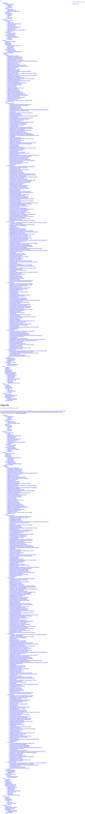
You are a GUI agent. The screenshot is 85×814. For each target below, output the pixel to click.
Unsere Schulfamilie (11, 374)
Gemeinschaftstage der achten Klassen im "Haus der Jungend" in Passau (23, 680)
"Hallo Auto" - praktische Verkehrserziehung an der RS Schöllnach (22, 224)
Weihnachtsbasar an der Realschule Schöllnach (16, 77)
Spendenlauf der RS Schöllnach (15, 263)
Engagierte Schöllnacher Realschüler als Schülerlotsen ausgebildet (22, 122)
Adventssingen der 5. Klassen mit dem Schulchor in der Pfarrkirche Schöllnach (21, 73)
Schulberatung (7, 42)
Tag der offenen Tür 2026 (12, 86)
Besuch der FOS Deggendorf (12, 67)
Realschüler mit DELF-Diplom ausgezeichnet (18, 175)
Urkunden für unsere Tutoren (15, 168)
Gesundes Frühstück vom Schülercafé (17, 119)
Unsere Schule (10, 380)
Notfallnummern (8, 370)
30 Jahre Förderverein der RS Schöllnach (17, 148)
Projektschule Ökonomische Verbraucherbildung (16, 29)
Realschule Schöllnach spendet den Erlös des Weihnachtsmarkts (21, 192)
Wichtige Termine (10, 48)
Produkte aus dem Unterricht (10, 362)
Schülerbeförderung (8, 371)
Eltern (4, 366)
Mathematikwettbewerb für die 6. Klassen (17, 232)
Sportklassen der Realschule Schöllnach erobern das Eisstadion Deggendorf (23, 261)
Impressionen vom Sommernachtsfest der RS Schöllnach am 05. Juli (22, 320)
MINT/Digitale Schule (11, 24)
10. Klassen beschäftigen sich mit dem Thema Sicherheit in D (21, 127)
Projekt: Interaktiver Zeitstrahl (12, 364)
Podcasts (9, 363)
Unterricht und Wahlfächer (10, 358)
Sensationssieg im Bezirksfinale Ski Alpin (17, 131)
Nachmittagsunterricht (11, 359)
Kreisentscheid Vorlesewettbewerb (16, 255)
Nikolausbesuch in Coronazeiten (16, 345)
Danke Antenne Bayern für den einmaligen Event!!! (19, 157)
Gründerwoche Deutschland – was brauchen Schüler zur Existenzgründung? (24, 243)
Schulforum (7, 12)
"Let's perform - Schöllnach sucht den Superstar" (16, 97)
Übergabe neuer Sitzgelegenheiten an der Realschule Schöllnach (19, 71)
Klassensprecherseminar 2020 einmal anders (18, 343)
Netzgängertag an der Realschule (16, 273)
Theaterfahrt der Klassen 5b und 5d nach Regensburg (19, 244)
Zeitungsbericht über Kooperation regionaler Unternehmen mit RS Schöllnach (24, 202)
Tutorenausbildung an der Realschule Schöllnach (19, 285)
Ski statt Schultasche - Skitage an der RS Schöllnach (19, 256)
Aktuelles (7, 54)
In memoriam (9, 17)
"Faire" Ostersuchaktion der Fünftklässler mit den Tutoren (20, 314)
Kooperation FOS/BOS (11, 33)
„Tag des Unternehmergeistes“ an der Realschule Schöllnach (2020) (22, 331)
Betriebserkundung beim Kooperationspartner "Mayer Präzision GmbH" (23, 147)
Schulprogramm (10, 30)
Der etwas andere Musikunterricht (16, 342)
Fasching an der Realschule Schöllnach (14, 83)
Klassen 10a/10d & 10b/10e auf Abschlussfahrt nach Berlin (20, 323)
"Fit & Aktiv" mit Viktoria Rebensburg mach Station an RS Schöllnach (23, 316)
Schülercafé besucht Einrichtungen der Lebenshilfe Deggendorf (21, 280)
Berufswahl (5, 393)
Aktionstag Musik (13, 271)
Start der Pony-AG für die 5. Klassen (14, 474)
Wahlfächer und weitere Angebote (13, 382)
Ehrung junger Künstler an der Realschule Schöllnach (19, 334)
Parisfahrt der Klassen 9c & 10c (15, 286)
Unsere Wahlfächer (10, 377)
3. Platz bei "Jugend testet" (14, 318)
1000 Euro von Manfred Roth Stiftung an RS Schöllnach (17, 95)
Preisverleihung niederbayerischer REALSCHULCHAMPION (21, 230)
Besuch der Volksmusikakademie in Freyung (15, 93)
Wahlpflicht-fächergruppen (10, 49)
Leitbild (8, 21)
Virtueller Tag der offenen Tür (10, 373)
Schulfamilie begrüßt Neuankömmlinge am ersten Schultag (20, 104)
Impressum (18, 413)
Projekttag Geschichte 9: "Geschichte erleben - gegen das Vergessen (19, 100)
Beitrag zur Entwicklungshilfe (15, 199)
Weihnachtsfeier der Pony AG (12, 74)
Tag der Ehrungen (10, 101)
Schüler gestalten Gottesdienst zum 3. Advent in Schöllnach (20, 181)
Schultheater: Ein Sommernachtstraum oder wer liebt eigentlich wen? (22, 265)
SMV (8, 16)
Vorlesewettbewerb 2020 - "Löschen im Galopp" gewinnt (20, 347)
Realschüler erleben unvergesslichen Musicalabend (16, 65)
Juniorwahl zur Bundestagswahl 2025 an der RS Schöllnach (21, 133)
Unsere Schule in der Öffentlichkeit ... (14, 26)
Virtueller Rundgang (11, 376)
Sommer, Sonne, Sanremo (14, 227)
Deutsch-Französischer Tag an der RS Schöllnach (19, 187)
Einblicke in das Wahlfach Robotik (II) (17, 310)
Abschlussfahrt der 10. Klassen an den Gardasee (18, 167)
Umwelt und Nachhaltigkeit (12, 27)
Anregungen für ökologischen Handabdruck (18, 204)
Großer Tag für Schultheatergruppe (16, 149)
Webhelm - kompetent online (15, 189)
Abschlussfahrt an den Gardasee (15, 107)
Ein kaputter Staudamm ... (14, 144)
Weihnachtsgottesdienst (14, 126)
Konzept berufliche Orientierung (11, 395)
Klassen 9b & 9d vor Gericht (12, 63)
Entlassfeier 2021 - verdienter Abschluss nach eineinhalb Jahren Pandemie (23, 340)
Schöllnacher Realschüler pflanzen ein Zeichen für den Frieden (21, 309)
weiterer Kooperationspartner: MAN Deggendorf (19, 215)
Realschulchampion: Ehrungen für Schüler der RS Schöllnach (21, 112)
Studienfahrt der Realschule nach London (17, 152)
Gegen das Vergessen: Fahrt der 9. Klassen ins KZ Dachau (20, 281)
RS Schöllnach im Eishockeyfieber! (13, 79)
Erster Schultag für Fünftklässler (13, 55)
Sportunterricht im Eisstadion (15, 315)
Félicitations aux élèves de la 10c (13, 64)
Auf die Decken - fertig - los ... (15, 275)
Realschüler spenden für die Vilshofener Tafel (18, 123)
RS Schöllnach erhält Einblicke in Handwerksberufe (19, 194)
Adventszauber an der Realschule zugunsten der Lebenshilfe (21, 245)
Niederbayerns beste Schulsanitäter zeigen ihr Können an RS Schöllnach (23, 142)
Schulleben (5, 53)
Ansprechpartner (8, 394)
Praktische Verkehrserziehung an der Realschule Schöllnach (21, 156)
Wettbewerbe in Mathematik (15, 190)
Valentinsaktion (12, 136)
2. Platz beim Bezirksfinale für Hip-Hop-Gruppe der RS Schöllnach (22, 198)
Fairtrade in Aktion (13, 226)
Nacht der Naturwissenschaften (15, 137)
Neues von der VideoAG (12, 365)
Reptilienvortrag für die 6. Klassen (13, 69)
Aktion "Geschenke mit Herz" (12, 72)
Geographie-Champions (11, 85)
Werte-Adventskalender (14, 296)
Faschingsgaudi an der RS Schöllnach (17, 140)
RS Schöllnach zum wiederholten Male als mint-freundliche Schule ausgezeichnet (22, 75)
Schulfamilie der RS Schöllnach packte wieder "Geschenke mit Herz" (22, 233)
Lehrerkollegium (10, 9)
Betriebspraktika (8, 397)
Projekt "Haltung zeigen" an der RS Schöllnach (18, 247)
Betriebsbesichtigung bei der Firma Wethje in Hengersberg (20, 191)
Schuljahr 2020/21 (10, 330)
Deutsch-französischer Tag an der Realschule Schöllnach (20, 304)
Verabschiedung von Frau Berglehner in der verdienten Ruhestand (22, 134)
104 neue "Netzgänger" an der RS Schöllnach (18, 124)
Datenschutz (23, 413)
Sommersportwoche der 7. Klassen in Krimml (18, 270)
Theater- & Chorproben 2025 (15, 139)
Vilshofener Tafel (13, 313)
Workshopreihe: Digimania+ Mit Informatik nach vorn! (20, 355)
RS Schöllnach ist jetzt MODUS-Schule (14, 57)
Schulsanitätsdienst (10, 360)
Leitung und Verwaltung (9, 4)
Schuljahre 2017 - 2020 (11, 349)
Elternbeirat (9, 18)
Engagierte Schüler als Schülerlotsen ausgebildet (18, 178)
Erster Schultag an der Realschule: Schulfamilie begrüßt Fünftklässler (22, 166)
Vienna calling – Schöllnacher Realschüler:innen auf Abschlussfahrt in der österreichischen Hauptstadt (28, 222)
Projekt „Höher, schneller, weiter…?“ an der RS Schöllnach (20, 235)
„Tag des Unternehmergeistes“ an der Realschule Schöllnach (21, 650)
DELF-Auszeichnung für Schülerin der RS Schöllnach (20, 188)
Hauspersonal (9, 7)
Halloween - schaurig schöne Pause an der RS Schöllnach (18, 66)
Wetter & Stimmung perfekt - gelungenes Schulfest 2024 (20, 212)
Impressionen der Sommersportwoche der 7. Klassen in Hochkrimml (22, 160)
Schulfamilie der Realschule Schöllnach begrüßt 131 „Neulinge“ (21, 283)
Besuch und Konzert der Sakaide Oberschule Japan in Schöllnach (22, 200)
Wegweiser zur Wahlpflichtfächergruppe (14, 51)
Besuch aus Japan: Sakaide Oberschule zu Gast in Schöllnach (21, 264)
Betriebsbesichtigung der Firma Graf (14, 98)
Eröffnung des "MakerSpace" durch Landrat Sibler (19, 196)
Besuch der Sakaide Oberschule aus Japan (15, 92)
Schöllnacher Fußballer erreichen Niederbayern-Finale (19, 153)
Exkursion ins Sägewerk (14, 154)
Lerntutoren (9, 392)
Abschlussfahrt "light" (14, 337)
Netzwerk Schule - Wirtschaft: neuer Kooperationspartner (20, 307)
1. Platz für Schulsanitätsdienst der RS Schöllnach (19, 197)
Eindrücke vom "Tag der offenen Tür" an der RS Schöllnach (21, 143)
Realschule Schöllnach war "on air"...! (17, 146)
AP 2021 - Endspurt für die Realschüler (17, 336)
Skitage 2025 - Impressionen (15, 141)
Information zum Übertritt (12, 375)
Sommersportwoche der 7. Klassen (16, 317)
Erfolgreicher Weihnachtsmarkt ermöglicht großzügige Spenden (21, 246)
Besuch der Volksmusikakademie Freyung (17, 195)
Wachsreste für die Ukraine (15, 206)
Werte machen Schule (11, 25)
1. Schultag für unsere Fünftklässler (16, 223)
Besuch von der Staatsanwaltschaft (16, 269)
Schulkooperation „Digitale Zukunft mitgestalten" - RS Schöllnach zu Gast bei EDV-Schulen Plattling (28, 350)
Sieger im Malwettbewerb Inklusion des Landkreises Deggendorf (21, 216)
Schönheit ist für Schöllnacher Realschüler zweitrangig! (20, 249)
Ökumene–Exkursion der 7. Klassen (16, 322)
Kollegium (7, 8)
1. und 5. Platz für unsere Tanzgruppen (14, 84)
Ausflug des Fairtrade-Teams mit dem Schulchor (18, 132)
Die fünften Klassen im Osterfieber (13, 90)
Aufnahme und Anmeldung (10, 41)
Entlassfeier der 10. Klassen (12, 99)
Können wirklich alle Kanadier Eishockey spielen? (19, 158)
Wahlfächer (9, 361)
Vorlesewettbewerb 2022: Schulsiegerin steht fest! (19, 236)
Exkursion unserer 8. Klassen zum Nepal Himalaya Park (20, 159)
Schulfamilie (5, 3)
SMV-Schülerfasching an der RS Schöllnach (18, 254)
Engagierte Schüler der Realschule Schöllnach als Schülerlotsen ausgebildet (21, 78)
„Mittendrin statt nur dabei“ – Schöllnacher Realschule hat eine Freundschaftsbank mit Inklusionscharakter (29, 109)
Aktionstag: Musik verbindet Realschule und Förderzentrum (21, 203)
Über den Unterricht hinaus (10, 35)
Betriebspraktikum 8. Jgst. (12, 398)
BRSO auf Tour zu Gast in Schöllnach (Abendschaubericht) (21, 130)
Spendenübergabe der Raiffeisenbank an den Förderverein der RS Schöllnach (24, 231)
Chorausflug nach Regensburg (15, 201)
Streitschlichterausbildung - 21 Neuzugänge (15, 59)
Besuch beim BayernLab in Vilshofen (14, 58)
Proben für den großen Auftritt (15, 259)
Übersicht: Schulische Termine (10, 372)
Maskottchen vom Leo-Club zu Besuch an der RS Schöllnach (21, 284)
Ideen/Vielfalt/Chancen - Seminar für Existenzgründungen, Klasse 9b (22, 173)
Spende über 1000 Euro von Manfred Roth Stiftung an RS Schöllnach (22, 220)
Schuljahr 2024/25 (10, 103)
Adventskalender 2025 (11, 68)
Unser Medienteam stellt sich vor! (16, 108)
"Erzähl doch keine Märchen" (12, 88)
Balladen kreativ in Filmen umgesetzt (16, 341)
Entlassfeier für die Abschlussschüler (16, 161)
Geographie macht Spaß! (14, 145)
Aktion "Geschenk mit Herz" (15, 533)
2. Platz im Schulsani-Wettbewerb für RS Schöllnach (17, 82)
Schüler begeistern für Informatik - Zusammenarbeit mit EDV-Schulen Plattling (24, 352)
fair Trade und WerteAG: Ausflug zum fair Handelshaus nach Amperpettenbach (24, 739)
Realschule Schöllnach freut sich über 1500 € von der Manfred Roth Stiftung (24, 272)
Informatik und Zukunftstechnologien (14, 23)
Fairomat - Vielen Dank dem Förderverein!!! (18, 211)
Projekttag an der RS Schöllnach (16, 163)
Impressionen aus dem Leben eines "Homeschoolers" (19, 333)
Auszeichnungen (10, 22)
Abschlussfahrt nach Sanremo (15, 106)
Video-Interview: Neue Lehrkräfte (13, 11)
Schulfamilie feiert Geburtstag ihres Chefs (17, 253)
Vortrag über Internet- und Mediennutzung (17, 354)
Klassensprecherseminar (14, 290)
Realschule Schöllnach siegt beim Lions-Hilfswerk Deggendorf (21, 117)
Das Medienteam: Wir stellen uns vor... (14, 45)
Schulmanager (7, 367)
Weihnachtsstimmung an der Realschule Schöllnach (19, 185)
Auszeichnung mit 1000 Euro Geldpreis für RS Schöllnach (20, 306)
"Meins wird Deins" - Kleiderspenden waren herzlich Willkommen (22, 344)
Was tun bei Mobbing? (9, 52)
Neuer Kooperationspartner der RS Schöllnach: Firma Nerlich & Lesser (23, 214)
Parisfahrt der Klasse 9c (14, 563)
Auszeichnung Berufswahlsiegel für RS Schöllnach (19, 105)
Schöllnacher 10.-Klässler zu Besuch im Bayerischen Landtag (18, 80)
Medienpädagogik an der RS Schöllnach (17, 129)
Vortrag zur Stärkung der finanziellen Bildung (18, 186)
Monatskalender (10, 47)
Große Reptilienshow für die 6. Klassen (17, 172)
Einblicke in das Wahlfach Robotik (16, 251)
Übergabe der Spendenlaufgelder (16, 276)
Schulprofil (5, 19)
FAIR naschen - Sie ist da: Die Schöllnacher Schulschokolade (21, 260)
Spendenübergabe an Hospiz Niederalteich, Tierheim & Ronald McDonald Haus (24, 135)
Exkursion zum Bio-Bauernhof (15, 319)
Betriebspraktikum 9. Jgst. (12, 399)
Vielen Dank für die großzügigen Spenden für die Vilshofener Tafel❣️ (22, 180)
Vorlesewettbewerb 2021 (14, 293)
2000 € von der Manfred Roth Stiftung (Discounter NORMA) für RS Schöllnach (24, 155)
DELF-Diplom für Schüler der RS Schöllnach (18, 298)
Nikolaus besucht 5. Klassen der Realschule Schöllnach (20, 294)
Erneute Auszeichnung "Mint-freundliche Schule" (19, 234)
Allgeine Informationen (11, 50)
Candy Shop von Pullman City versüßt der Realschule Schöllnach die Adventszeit (25, 300)
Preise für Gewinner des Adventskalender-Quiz (18, 299)
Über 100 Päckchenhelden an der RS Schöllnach (19, 288)
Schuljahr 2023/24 (10, 165)
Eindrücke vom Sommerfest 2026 (13, 96)
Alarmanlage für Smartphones (15, 113)
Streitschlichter (10, 39)
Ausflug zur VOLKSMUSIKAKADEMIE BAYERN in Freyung (22, 138)
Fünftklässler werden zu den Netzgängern (17, 183)
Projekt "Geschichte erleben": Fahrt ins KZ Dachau (19, 162)
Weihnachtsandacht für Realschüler (13, 76)
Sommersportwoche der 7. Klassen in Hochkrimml (19, 210)
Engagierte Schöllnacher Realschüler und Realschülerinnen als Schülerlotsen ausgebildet (26, 248)
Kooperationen (8, 444)
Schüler (4, 383)
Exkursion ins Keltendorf (14, 325)
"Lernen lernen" (13, 111)
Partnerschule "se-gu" (11, 28)
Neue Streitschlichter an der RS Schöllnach (17, 295)
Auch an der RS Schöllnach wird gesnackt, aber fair (19, 205)
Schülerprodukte (10, 381)
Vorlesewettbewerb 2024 (14, 116)
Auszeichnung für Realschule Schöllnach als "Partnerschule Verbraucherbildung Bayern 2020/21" (28, 339)
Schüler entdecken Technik (15, 353)
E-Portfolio (7, 384)
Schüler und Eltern (8, 13)
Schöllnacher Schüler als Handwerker (16, 258)
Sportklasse (9, 38)
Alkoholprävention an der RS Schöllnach (17, 312)
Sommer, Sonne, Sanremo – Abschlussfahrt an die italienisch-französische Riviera (22, 60)
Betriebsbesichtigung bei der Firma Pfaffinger (18, 228)
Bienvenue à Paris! (13, 266)
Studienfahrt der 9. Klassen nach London (14, 56)
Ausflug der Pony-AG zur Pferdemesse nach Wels (16, 94)
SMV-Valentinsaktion (14, 292)
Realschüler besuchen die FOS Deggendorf (18, 229)
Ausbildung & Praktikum (9, 396)
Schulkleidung (7, 385)
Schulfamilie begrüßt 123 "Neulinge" (16, 346)
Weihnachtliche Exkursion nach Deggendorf (18, 241)
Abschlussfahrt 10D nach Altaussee (16, 277)
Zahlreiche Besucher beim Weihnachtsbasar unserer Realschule (21, 128)
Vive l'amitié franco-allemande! (13, 81)
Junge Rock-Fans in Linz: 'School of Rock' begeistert (19, 169)
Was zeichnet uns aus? (9, 20)
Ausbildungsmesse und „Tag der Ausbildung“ (18, 225)
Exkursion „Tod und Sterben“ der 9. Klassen (15, 87)
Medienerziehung (8, 44)
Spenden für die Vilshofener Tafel (13, 89)
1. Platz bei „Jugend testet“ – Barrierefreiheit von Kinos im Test (21, 209)
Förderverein (9, 14)
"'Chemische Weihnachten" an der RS (17, 125)
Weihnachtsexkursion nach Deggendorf (17, 177)
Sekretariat (9, 6)
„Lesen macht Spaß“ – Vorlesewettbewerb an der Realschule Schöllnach (23, 174)
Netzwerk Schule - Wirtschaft (15, 303)
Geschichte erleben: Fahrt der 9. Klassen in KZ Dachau (20, 218)
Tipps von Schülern (11, 46)
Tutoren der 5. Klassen (11, 391)
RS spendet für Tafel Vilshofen (15, 242)
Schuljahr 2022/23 (10, 221)
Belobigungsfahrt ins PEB (14, 328)
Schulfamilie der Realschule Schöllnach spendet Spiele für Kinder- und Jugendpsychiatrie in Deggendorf (29, 250)
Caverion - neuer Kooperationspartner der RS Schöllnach (20, 182)
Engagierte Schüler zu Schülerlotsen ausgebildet (18, 305)
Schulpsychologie (8, 43)
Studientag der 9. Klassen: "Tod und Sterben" (18, 321)
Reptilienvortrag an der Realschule (16, 114)
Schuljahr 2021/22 (10, 282)
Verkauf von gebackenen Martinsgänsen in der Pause (19, 110)
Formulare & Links (8, 369)
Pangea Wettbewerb (13, 262)
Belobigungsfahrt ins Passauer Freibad (17, 278)
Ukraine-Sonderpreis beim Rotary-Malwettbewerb (19, 239)
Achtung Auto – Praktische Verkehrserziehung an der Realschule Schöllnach (24, 176)
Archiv (6, 102)
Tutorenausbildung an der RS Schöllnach (17, 213)
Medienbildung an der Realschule (16, 184)
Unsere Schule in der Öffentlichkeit (13, 378)
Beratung (4, 40)
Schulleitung (9, 5)
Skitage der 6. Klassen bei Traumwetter (17, 308)
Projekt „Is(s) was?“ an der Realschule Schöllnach (19, 291)
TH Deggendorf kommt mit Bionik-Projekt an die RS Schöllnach (21, 351)
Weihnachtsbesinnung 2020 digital (16, 348)
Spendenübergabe (13, 252)
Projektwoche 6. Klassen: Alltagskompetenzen (18, 207)
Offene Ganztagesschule (11, 36)
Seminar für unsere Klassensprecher (16, 171)
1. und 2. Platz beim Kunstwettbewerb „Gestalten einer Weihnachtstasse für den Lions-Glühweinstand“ (28, 240)
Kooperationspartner (11, 34)
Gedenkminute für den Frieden (15, 311)
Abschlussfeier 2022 (13, 329)
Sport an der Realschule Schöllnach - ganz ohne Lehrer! (20, 287)
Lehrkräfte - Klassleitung (11, 10)
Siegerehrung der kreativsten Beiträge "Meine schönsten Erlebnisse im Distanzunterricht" (26, 335)
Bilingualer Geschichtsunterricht (13, 37)
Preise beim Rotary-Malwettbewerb (16, 301)
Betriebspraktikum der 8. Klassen (16, 219)
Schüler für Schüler (8, 388)
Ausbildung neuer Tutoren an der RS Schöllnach (18, 324)
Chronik (8, 769)
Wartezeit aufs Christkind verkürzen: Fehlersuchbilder (19, 302)
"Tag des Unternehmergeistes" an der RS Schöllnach (19, 118)
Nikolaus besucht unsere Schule (13, 70)
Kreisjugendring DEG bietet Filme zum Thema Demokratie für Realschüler (23, 115)
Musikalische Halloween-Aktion (16, 170)
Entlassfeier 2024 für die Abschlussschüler (17, 217)
